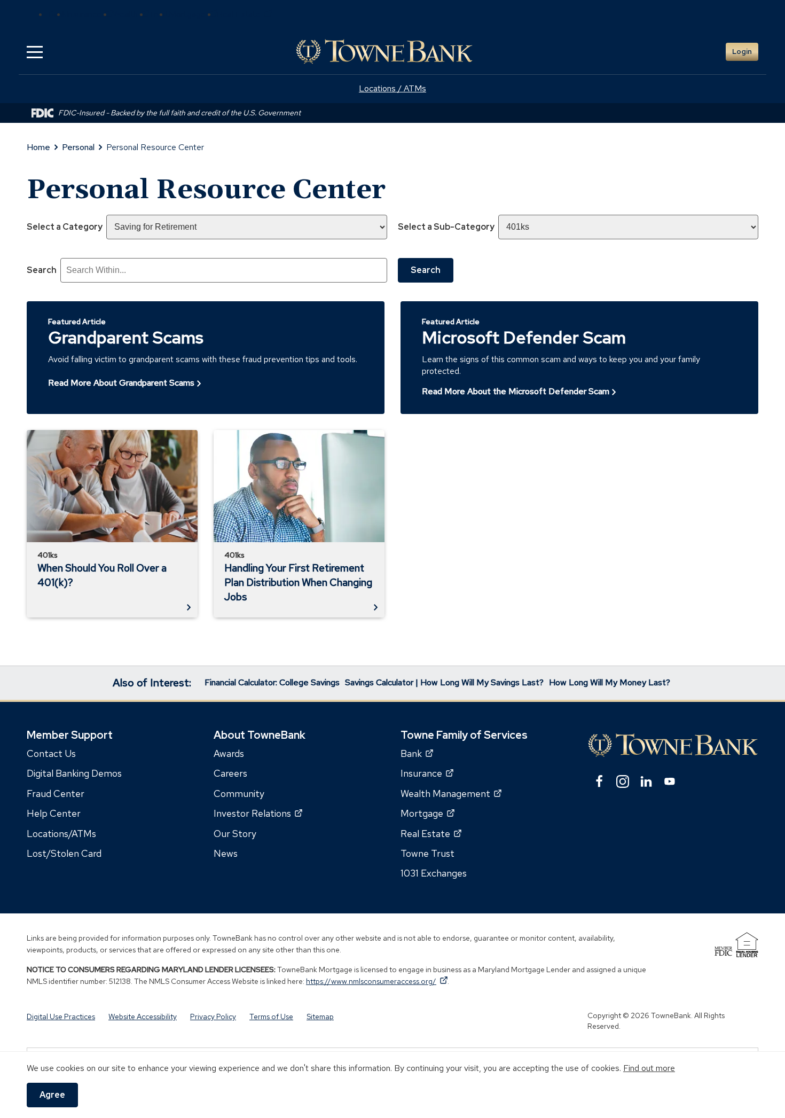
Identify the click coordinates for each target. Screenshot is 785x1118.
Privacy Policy (213, 1016)
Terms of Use (271, 1016)
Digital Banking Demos (74, 773)
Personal (78, 147)
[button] (35, 51)
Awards (229, 753)
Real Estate (244, 14)
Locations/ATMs (61, 833)
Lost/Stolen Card (64, 853)
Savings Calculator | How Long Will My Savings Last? (444, 682)
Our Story (235, 833)
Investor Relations (258, 813)
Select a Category (65, 226)
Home (38, 147)
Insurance (89, 14)
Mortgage (193, 14)
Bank (417, 753)
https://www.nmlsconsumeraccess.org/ (377, 981)
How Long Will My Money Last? (609, 682)
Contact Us (51, 753)
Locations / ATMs (392, 88)
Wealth (131, 14)
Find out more (649, 1068)
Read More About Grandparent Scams (121, 382)
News (226, 853)
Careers (230, 773)
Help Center (54, 813)
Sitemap (320, 1016)
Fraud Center (55, 793)
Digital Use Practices (61, 1016)
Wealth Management (451, 793)
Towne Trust (427, 853)
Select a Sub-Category (446, 226)
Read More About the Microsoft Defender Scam (515, 391)
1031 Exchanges (434, 873)
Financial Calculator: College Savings (272, 682)
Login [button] (742, 51)
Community (239, 793)
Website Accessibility (142, 1016)
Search (42, 270)
